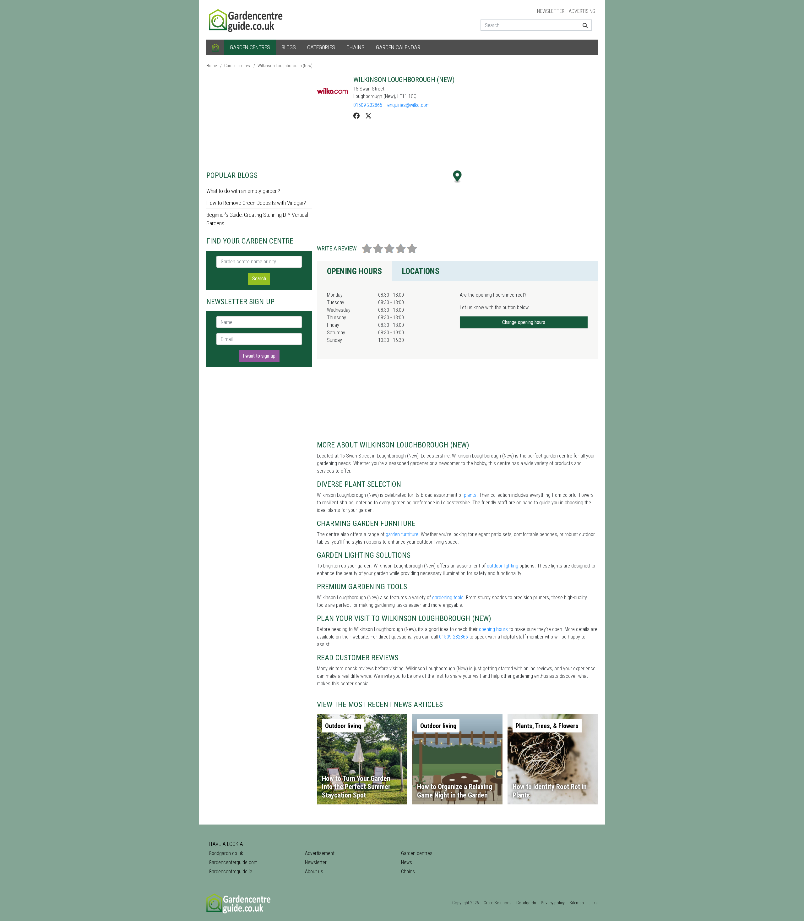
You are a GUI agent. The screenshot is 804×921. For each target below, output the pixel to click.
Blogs (288, 47)
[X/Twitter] (368, 116)
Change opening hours (523, 322)
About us (314, 871)
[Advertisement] (259, 119)
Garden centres (250, 47)
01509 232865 (367, 105)
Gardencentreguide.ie (230, 871)
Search (259, 279)
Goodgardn (526, 902)
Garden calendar (398, 47)
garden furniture (402, 534)
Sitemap (576, 902)
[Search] (582, 25)
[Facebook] (356, 116)
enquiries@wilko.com (408, 105)
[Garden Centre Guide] (246, 19)
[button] (457, 176)
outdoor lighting (502, 566)
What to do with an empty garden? (243, 191)
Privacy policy (553, 902)
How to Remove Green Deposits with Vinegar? (256, 203)
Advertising (582, 11)
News (406, 862)
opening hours (493, 629)
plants (470, 495)
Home (211, 65)
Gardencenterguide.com (233, 862)
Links (593, 902)
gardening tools (448, 597)
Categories (321, 47)
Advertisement (319, 853)
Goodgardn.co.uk (226, 853)
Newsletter (550, 11)
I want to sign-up (259, 356)
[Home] (215, 47)
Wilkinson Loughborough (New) (285, 65)
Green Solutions (498, 902)
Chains (355, 47)
